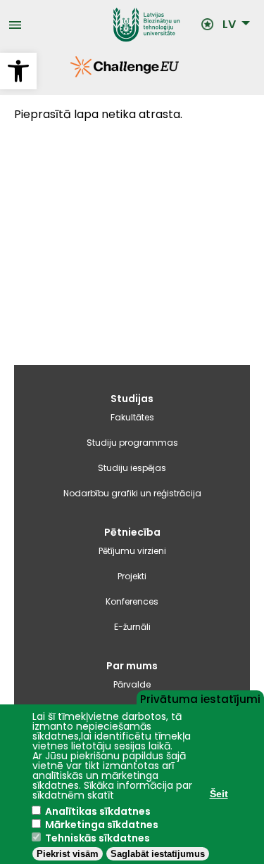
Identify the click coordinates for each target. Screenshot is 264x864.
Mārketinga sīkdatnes (101, 825)
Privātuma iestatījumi (200, 698)
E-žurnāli (132, 627)
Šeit (219, 793)
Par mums (132, 666)
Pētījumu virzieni (132, 551)
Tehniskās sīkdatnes (97, 838)
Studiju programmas (132, 443)
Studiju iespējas (132, 468)
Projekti (132, 576)
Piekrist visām (68, 854)
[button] (18, 71)
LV (229, 24)
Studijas (132, 399)
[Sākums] (111, 24)
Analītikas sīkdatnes (98, 811)
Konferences (132, 601)
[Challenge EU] (70, 73)
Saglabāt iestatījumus (158, 854)
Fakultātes (132, 417)
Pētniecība (132, 532)
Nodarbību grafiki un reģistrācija (132, 493)
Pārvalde (132, 684)
